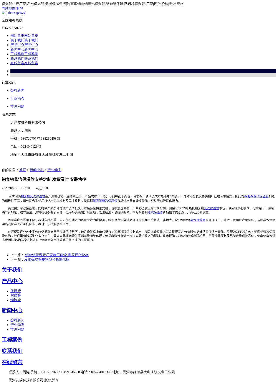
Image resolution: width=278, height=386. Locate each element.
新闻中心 (37, 170)
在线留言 (12, 362)
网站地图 (9, 8)
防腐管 (15, 295)
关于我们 (12, 270)
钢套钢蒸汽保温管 (33, 196)
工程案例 (12, 339)
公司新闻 (17, 90)
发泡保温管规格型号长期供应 (47, 259)
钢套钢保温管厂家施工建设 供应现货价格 (57, 255)
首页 (22, 170)
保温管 (15, 291)
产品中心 (12, 281)
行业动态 (17, 98)
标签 (20, 8)
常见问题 (17, 106)
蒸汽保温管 (211, 208)
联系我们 (12, 351)
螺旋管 (15, 300)
